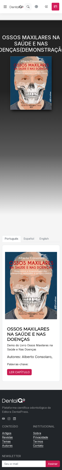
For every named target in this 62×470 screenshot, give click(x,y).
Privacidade (40, 437)
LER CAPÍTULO (19, 372)
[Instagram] (9, 419)
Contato (38, 445)
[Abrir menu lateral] (5, 7)
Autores (7, 445)
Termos (38, 441)
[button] (36, 7)
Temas (6, 441)
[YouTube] (3, 419)
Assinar (53, 464)
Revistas (7, 437)
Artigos (6, 433)
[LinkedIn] (14, 419)
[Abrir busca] (28, 6)
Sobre (37, 433)
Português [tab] (11, 238)
